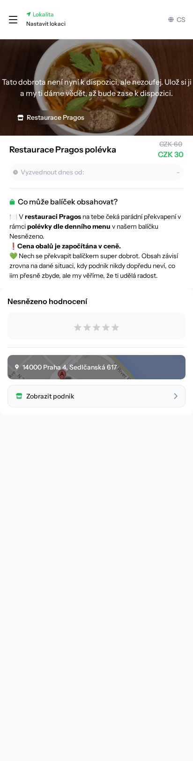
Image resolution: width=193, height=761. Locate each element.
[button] (13, 19)
